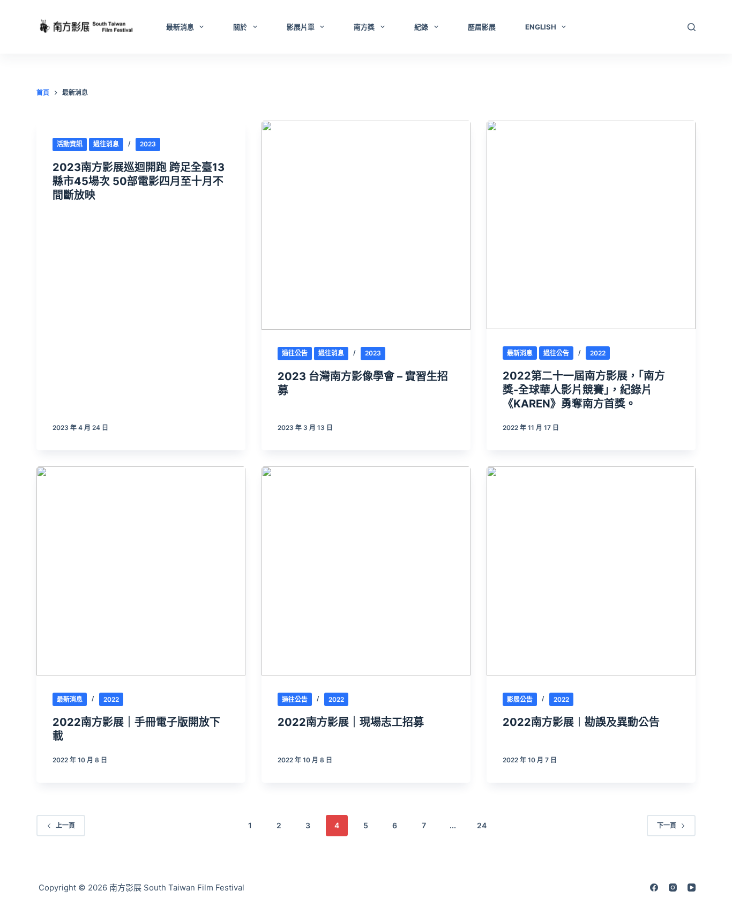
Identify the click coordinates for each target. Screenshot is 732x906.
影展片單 (301, 27)
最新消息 (180, 27)
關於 (240, 27)
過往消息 (106, 144)
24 (482, 825)
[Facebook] (654, 887)
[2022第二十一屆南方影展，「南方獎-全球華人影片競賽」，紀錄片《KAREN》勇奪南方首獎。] (591, 225)
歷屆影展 (482, 27)
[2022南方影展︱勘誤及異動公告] (591, 570)
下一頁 (666, 825)
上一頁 (65, 825)
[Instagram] (673, 887)
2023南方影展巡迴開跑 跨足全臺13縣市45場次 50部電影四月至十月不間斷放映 (139, 181)
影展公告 (520, 699)
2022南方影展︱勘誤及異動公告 (581, 722)
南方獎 (364, 27)
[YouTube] (692, 887)
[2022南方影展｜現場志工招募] (366, 570)
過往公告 (295, 353)
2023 (148, 144)
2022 (598, 353)
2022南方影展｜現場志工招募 (351, 722)
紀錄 (421, 27)
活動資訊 (70, 144)
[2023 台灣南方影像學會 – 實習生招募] (366, 225)
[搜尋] (692, 27)
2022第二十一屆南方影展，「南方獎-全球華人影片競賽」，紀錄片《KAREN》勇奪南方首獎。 (584, 389)
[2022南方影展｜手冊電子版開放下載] (140, 570)
